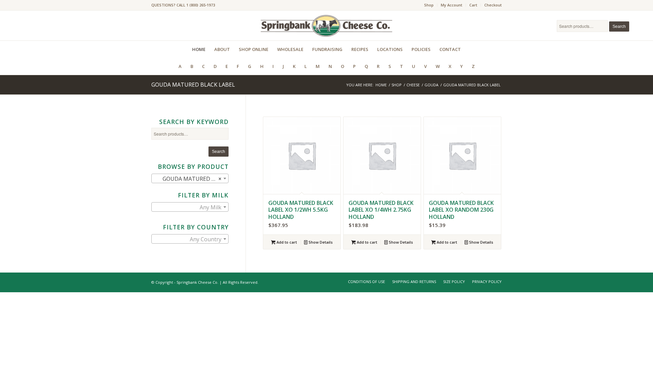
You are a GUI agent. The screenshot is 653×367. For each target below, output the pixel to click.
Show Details (320, 242)
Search (619, 26)
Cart (473, 4)
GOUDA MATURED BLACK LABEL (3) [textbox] (191, 178)
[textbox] (190, 207)
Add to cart (286, 242)
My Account (451, 4)
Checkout (493, 4)
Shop (429, 4)
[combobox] (190, 178)
